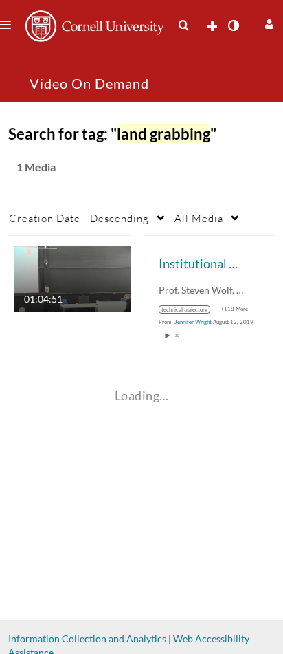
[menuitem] (183, 25)
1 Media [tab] (36, 166)
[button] (267, 22)
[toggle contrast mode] (233, 25)
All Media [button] (198, 218)
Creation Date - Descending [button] (79, 218)
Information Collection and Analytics (87, 638)
